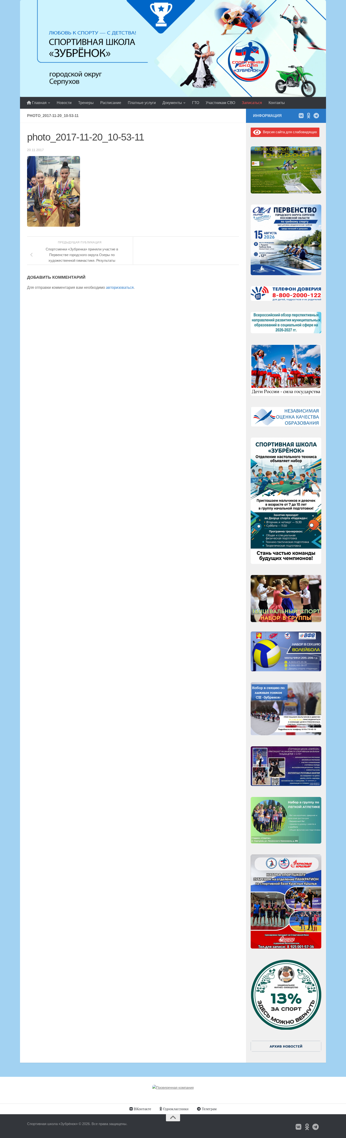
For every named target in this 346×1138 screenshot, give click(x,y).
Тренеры (86, 103)
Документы (172, 103)
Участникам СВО (220, 103)
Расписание (110, 103)
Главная (39, 103)
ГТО (195, 103)
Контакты (277, 103)
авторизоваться (120, 288)
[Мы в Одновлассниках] (308, 115)
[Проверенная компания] (173, 1088)
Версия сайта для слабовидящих (289, 132)
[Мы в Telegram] (316, 115)
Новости (64, 103)
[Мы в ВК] (301, 115)
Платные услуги (142, 103)
